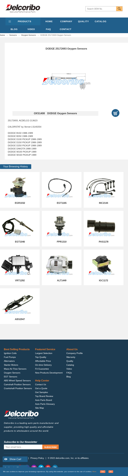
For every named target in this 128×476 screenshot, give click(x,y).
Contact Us (40, 384)
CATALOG (100, 21)
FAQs (69, 372)
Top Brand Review (44, 396)
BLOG (14, 29)
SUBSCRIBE (50, 447)
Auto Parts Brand (43, 400)
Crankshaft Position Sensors (18, 388)
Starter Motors (11, 365)
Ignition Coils (10, 353)
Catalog (70, 365)
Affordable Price (43, 361)
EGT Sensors (10, 376)
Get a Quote (41, 388)
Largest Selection (43, 353)
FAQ (48, 29)
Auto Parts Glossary (45, 404)
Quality (69, 361)
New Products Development (49, 372)
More (94, 471)
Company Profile (74, 353)
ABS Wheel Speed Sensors (17, 380)
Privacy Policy (37, 458)
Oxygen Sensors (28, 35)
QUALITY (83, 21)
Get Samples (41, 392)
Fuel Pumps (10, 357)
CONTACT (65, 29)
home (2, 35)
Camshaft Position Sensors (17, 384)
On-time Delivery (43, 365)
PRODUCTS (24, 21)
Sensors (13, 35)
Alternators (9, 361)
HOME (49, 21)
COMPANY (66, 21)
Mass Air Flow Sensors (15, 369)
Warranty (70, 357)
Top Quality (40, 357)
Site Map (39, 408)
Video (69, 369)
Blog (68, 376)
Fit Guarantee (42, 369)
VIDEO (31, 29)
